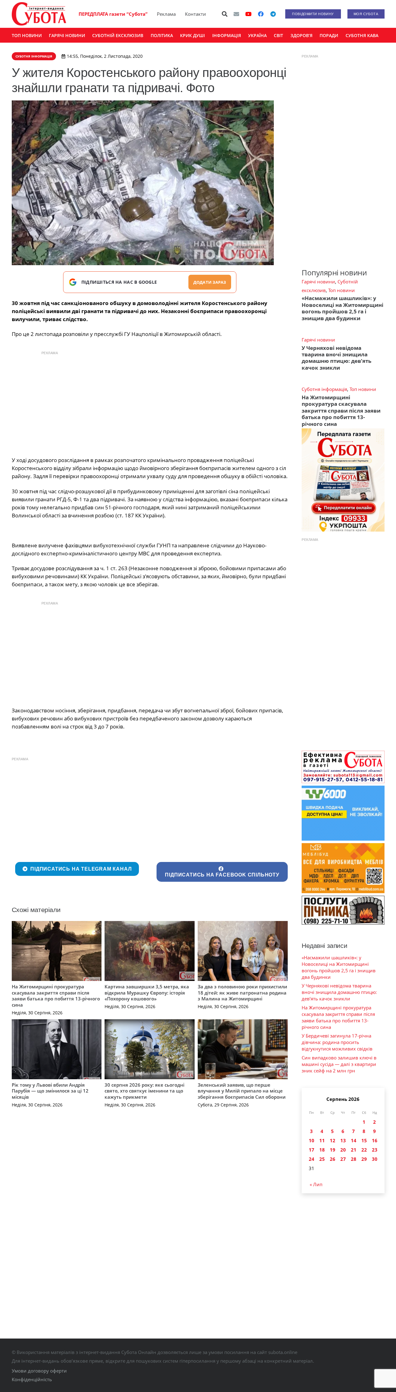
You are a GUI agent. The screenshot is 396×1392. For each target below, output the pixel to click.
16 (374, 1140)
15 (364, 1140)
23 (374, 1150)
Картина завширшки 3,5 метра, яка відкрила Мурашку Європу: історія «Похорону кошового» (147, 992)
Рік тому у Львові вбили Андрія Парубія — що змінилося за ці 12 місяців (50, 1091)
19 (332, 1150)
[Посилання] (39, 14)
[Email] (236, 13)
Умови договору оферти (39, 1371)
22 (364, 1150)
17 (311, 1150)
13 (343, 1140)
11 (322, 1140)
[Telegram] (273, 13)
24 (311, 1159)
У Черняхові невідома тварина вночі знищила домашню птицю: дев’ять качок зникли (336, 357)
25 (322, 1159)
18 (322, 1150)
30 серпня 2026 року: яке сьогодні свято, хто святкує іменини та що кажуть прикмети (144, 1091)
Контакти (195, 14)
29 (364, 1159)
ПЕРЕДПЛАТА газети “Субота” (113, 14)
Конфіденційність (32, 1379)
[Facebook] (260, 13)
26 (332, 1159)
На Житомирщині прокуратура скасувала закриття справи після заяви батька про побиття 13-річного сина (56, 995)
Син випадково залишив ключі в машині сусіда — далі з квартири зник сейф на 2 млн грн (339, 1064)
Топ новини (341, 290)
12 (332, 1140)
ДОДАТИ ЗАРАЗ (209, 282)
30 (374, 1159)
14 (353, 1140)
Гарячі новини (318, 281)
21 (353, 1150)
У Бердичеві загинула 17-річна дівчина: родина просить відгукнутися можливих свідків (337, 1042)
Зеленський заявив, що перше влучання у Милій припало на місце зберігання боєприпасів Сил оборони (242, 1091)
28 (353, 1159)
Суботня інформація (324, 389)
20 (343, 1150)
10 (311, 1140)
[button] (224, 14)
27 (343, 1159)
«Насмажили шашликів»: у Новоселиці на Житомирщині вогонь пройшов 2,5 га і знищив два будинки (342, 308)
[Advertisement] (149, 402)
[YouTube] (248, 13)
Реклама (166, 14)
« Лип (316, 1184)
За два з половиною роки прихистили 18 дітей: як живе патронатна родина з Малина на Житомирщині (242, 992)
